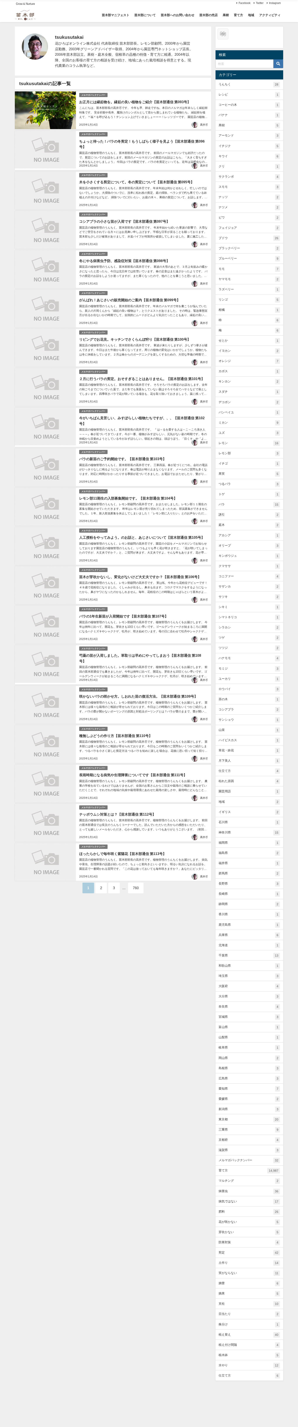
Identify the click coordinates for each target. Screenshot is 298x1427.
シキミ (248, 607)
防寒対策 (248, 1242)
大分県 (248, 996)
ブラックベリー (248, 248)
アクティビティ (270, 15)
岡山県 (248, 1058)
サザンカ (248, 586)
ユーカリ (248, 678)
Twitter (260, 3)
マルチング (248, 1180)
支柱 (248, 1303)
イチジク (248, 146)
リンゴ (248, 299)
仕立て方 (248, 770)
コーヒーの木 (248, 104)
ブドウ (248, 238)
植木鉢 (248, 1355)
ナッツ (248, 197)
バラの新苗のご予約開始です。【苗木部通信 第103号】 (122, 459)
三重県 (248, 1129)
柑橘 (248, 309)
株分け (248, 1324)
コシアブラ (248, 709)
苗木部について (145, 15)
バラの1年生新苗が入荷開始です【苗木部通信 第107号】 (123, 616)
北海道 (248, 945)
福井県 (248, 863)
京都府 (248, 1139)
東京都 (248, 1119)
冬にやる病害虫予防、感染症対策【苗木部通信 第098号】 (124, 261)
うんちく (248, 84)
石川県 (248, 822)
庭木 (248, 525)
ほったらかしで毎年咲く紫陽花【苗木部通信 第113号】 (122, 853)
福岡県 (248, 842)
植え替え (248, 1334)
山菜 (248, 730)
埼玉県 (248, 976)
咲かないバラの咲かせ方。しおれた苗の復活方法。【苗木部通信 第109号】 (138, 696)
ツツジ (248, 648)
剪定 (248, 1252)
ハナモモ (248, 658)
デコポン (248, 402)
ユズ (248, 432)
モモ (248, 269)
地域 (251, 15)
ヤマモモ (248, 279)
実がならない (248, 1273)
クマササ (248, 566)
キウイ (248, 156)
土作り (248, 1262)
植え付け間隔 (248, 1344)
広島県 (248, 1078)
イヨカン (248, 350)
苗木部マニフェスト (115, 15)
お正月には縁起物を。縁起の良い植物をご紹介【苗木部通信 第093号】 (135, 102)
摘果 (248, 1293)
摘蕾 (248, 1283)
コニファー (248, 576)
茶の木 (248, 699)
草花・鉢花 (248, 750)
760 (136, 888)
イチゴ (248, 463)
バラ (248, 504)
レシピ (248, 94)
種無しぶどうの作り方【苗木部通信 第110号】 (115, 735)
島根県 (248, 1068)
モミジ (248, 668)
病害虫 (248, 1191)
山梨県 (248, 1037)
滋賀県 (248, 1150)
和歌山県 (248, 965)
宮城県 (248, 1016)
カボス (248, 371)
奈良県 (248, 1006)
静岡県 (248, 904)
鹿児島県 (248, 924)
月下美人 (248, 760)
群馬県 (248, 873)
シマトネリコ (248, 617)
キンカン (248, 381)
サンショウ (248, 719)
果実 (248, 473)
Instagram (275, 3)
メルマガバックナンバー (93, 95)
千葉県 (248, 955)
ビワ (248, 217)
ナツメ (248, 207)
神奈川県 (248, 832)
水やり (248, 1365)
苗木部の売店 (208, 15)
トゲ (248, 494)
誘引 (248, 514)
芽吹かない (248, 1232)
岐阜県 (248, 1047)
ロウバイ (248, 689)
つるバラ (248, 484)
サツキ (248, 596)
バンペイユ (248, 412)
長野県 (248, 883)
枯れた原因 (248, 781)
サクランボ (248, 176)
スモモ (248, 186)
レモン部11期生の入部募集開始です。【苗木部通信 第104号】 (128, 498)
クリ (248, 166)
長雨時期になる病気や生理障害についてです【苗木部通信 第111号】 (133, 775)
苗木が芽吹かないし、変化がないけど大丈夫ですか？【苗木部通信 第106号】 (140, 577)
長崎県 (248, 893)
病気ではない (248, 1201)
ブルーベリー (248, 258)
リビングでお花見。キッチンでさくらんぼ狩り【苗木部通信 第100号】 (135, 339)
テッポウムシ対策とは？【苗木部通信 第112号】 (117, 814)
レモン (248, 443)
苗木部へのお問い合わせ (177, 15)
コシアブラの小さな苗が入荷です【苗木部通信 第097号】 (124, 221)
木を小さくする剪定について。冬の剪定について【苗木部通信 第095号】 (136, 182)
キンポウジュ (248, 555)
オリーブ (248, 545)
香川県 (248, 914)
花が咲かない (248, 1221)
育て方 (238, 15)
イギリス (248, 812)
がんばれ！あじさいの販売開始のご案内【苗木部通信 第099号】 (129, 300)
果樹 (226, 15)
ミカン (248, 422)
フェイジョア (248, 227)
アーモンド (248, 135)
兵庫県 (248, 935)
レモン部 (248, 453)
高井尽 (204, 124)
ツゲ (248, 637)
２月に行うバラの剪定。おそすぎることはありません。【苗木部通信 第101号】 (142, 378)
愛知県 (248, 1088)
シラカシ (248, 627)
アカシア (248, 535)
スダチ (248, 391)
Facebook (244, 3)
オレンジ (248, 361)
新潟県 (248, 1109)
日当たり (248, 1314)
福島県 (248, 853)
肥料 (248, 1211)
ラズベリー (248, 289)
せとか (248, 340)
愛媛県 (248, 1099)
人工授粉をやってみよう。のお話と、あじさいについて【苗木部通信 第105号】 (142, 537)
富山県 (248, 1027)
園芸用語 (248, 791)
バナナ (248, 115)
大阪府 (248, 986)
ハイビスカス (248, 740)
